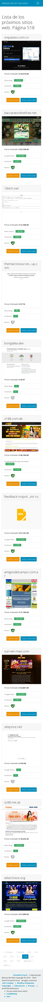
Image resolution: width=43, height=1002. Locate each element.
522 (18, 961)
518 (25, 956)
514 (36, 952)
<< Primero (8, 952)
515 (5, 956)
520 (5, 961)
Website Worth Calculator (15, 3)
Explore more (13, 100)
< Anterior (20, 952)
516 (11, 956)
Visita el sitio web (29, 100)
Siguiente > (28, 961)
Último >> (7, 965)
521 (11, 961)
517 (18, 956)
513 (29, 952)
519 (32, 956)
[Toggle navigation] (38, 3)
